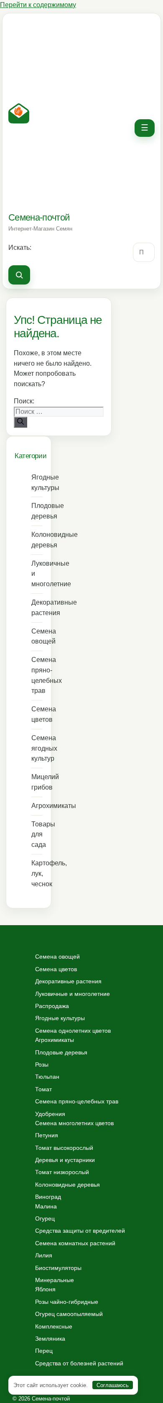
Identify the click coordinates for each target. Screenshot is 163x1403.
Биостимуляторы (58, 1267)
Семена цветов (37, 714)
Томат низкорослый (62, 1172)
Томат (43, 1089)
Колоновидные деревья (37, 540)
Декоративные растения (37, 607)
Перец (44, 1350)
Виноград (48, 1196)
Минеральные (54, 1280)
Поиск (19, 275)
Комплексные (53, 1326)
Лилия (43, 1255)
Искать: (19, 247)
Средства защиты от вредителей (80, 1230)
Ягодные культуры (37, 482)
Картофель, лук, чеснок (37, 873)
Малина (46, 1206)
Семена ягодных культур (37, 748)
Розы (41, 1064)
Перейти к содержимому (38, 4)
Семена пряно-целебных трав (37, 675)
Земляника (50, 1338)
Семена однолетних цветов (73, 1030)
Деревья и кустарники (65, 1160)
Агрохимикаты (37, 805)
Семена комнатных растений (75, 1243)
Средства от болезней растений (79, 1363)
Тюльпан (47, 1076)
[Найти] (20, 422)
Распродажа (52, 1006)
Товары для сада (37, 835)
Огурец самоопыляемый (69, 1314)
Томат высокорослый (64, 1147)
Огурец (45, 1218)
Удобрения (50, 1114)
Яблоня (45, 1289)
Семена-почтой (38, 217)
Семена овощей (37, 636)
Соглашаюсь (113, 1385)
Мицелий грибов (37, 782)
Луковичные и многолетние (37, 574)
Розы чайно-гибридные (66, 1301)
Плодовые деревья (37, 511)
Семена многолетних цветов (74, 1123)
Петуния (46, 1135)
